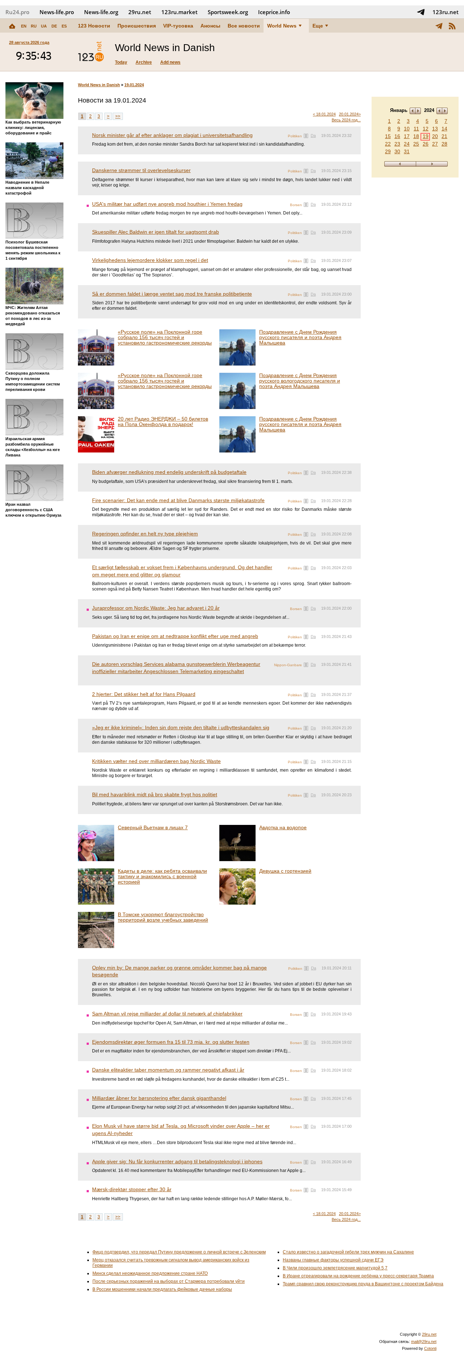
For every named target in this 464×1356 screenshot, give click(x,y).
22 (388, 144)
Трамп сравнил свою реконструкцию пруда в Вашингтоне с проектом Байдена (363, 1283)
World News (282, 26)
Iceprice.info (274, 12)
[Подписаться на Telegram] (420, 11)
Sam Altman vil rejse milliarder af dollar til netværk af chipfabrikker (167, 1014)
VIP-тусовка (178, 26)
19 (425, 136)
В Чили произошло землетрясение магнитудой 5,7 (335, 1268)
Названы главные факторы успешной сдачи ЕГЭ (333, 1260)
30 (397, 151)
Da (313, 135)
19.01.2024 (134, 85)
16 (397, 136)
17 (407, 136)
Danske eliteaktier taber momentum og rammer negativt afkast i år (168, 1070)
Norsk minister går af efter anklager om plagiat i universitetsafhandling (172, 135)
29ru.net (139, 12)
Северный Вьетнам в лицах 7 (153, 827)
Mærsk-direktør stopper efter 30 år (131, 1189)
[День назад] (400, 164)
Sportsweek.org (228, 12)
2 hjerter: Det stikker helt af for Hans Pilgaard (143, 694)
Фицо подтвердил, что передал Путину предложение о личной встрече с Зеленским (179, 1252)
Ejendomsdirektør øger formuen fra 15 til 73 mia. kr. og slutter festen (170, 1042)
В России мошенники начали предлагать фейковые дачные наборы (162, 1289)
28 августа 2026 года (29, 42)
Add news (170, 62)
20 (435, 136)
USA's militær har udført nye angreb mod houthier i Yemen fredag (167, 204)
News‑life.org (101, 12)
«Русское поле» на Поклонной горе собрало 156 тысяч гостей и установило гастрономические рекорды (165, 337)
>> (117, 116)
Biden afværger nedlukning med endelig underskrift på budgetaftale (169, 472)
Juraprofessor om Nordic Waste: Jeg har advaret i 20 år (156, 608)
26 (425, 144)
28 (444, 144)
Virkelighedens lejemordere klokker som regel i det (150, 260)
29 (388, 151)
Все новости (244, 26)
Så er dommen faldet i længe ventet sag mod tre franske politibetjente (172, 294)
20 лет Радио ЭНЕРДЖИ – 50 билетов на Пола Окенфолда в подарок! (163, 421)
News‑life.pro (57, 12)
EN (23, 26)
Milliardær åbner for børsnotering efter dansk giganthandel (159, 1098)
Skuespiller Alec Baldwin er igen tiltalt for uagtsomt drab (155, 232)
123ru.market (179, 12)
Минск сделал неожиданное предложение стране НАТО (150, 1273)
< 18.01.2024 (324, 114)
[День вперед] (432, 164)
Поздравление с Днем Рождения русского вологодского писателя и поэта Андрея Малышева (299, 380)
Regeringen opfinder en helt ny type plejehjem (145, 534)
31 (407, 151)
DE (54, 26)
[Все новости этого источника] (306, 136)
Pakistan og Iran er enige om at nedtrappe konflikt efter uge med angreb (175, 636)
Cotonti (430, 1348)
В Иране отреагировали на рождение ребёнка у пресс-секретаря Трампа (358, 1275)
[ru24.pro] (91, 52)
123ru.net (445, 12)
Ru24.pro (17, 12)
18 (416, 136)
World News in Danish (99, 85)
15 (388, 136)
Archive (144, 62)
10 (407, 129)
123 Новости (94, 26)
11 (416, 129)
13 (435, 129)
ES (64, 26)
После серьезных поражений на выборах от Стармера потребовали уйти (168, 1281)
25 (416, 144)
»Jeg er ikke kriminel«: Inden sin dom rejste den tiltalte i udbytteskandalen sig (180, 727)
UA (44, 26)
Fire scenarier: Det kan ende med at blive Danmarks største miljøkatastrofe (178, 500)
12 (425, 129)
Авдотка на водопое (283, 827)
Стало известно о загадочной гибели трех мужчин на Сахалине (348, 1252)
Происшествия (136, 26)
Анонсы (210, 26)
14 (444, 129)
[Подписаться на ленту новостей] (452, 26)
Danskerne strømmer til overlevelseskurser (141, 170)
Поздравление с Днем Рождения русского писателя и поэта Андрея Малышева (300, 337)
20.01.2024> (350, 114)
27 (435, 144)
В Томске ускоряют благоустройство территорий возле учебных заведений (163, 917)
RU (34, 26)
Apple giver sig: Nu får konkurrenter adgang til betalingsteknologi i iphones (177, 1161)
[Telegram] (439, 26)
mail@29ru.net (423, 1341)
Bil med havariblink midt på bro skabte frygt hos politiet (154, 794)
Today (121, 62)
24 (407, 144)
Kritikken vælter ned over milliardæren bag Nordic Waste (156, 761)
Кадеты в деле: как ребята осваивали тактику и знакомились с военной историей (162, 876)
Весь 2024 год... (346, 120)
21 (444, 136)
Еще (317, 26)
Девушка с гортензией (285, 871)
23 (397, 144)
